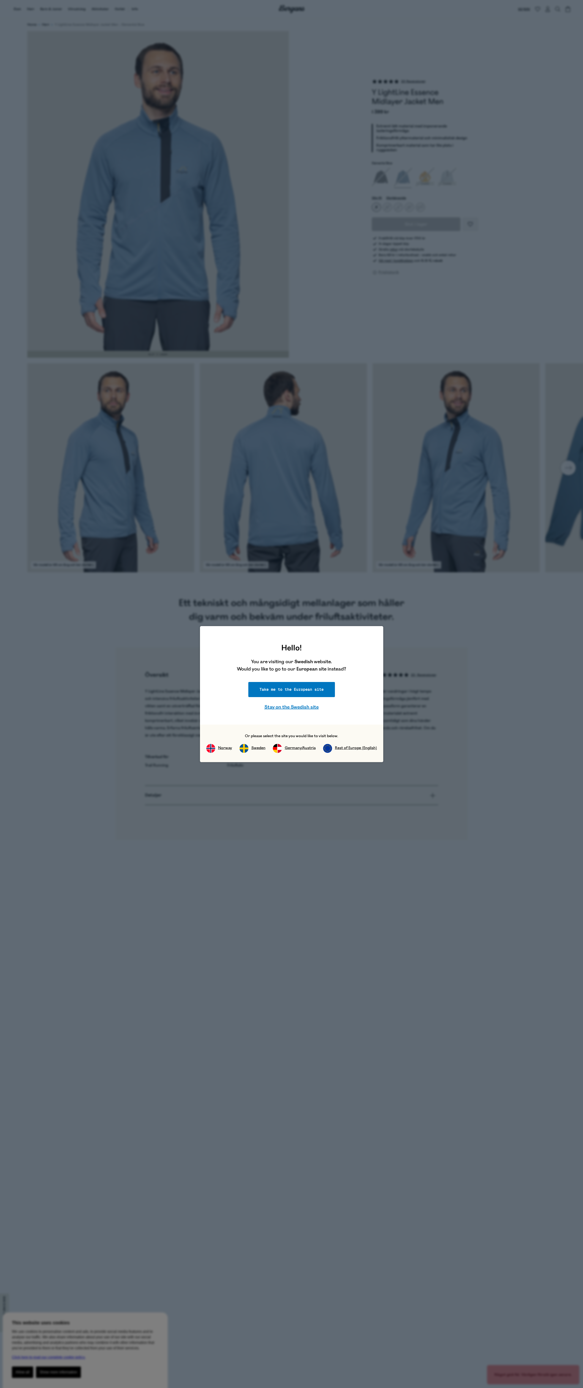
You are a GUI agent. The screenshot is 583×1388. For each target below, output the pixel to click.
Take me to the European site (292, 689)
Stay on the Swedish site (291, 707)
